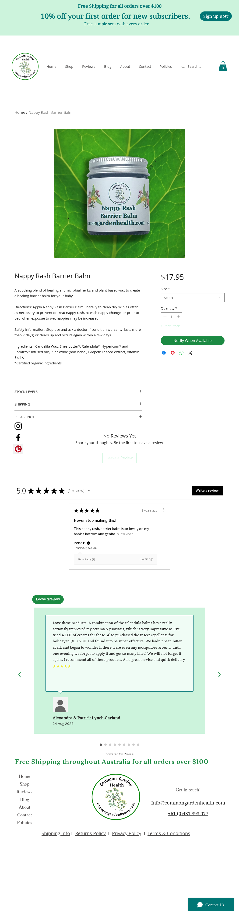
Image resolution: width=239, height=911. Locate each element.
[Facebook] (18, 437)
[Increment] (179, 317)
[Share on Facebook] (164, 353)
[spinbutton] (171, 317)
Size (165, 289)
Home (19, 112)
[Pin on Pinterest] (173, 353)
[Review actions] (163, 510)
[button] (166, 66)
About (24, 807)
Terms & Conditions (169, 833)
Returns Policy (90, 833)
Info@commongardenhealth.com (188, 803)
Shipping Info (56, 833)
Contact (24, 814)
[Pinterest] (18, 449)
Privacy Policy (126, 833)
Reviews (24, 791)
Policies (24, 822)
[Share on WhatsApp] (181, 353)
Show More (125, 534)
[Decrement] (164, 317)
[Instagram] (18, 426)
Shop (24, 784)
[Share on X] (190, 353)
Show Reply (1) (86, 559)
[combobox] (193, 297)
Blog (24, 799)
